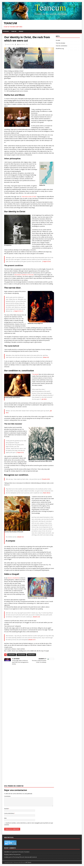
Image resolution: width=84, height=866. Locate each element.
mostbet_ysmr (7, 857)
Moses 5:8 (45, 357)
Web (5, 818)
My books (6, 31)
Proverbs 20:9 (45, 479)
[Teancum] (42, 19)
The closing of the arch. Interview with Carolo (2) (25, 857)
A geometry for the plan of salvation (20, 852)
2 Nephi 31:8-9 (46, 261)
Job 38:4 (44, 399)
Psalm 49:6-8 (46, 493)
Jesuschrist (11, 654)
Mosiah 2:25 (36, 617)
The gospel (35, 374)
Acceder (58, 40)
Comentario (7, 796)
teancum (13, 31)
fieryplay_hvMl (7, 854)
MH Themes (28, 862)
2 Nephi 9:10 (19, 452)
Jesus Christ (22, 44)
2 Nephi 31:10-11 (18, 311)
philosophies (21, 654)
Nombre (6, 808)
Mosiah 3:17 (32, 639)
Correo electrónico (9, 813)
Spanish (21, 31)
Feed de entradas (60, 43)
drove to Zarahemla (13, 578)
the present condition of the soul (24, 274)
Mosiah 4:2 (20, 537)
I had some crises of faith (28, 196)
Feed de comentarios (61, 46)
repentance (31, 654)
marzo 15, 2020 (10, 44)
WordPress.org (60, 48)
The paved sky (17, 854)
